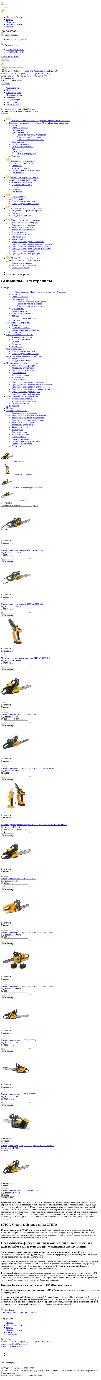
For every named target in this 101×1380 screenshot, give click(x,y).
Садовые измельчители (22, 444)
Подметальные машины (22, 147)
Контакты (10, 1332)
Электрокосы (17, 192)
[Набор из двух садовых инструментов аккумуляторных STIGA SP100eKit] (16, 810)
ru (7, 59)
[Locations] (7, 7)
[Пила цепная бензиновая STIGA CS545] (16, 866)
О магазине (11, 22)
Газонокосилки (18, 130)
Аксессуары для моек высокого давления (30, 415)
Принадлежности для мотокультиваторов (30, 246)
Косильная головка (20, 234)
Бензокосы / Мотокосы (22, 182)
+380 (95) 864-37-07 (15, 52)
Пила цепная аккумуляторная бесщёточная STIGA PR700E (27, 1145)
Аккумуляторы (13, 100)
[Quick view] (2, 548)
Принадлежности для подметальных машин (31, 249)
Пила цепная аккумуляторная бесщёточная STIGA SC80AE (27, 768)
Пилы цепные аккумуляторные (26, 170)
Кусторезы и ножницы (22, 184)
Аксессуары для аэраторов (23, 225)
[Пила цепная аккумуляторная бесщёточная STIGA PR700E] (16, 1136)
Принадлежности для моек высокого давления (32, 244)
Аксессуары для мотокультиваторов (28, 418)
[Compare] (7, 548)
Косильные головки (20, 434)
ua (3, 59)
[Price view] (7, 508)
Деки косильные (19, 232)
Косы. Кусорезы (13, 92)
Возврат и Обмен (14, 24)
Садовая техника (13, 88)
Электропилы (18, 173)
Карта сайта (11, 1335)
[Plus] (30, 558)
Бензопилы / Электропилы (18, 323)
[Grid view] (2, 508)
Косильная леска (19, 237)
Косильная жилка (19, 432)
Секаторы (16, 187)
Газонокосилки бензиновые (29, 137)
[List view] (5, 508)
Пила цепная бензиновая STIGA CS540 (18, 714)
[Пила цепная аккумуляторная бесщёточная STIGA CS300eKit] (16, 974)
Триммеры (16, 189)
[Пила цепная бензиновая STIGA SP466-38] (16, 1181)
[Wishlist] (5, 548)
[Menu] (2, 7)
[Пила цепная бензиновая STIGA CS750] (16, 1028)
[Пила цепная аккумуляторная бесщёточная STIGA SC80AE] (16, 756)
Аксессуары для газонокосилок (26, 413)
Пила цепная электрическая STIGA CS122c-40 (22, 604)
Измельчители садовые (22, 263)
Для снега (10, 97)
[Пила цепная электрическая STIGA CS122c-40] (16, 592)
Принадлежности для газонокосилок (28, 241)
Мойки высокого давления (24, 265)
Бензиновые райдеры (26, 154)
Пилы (9, 90)
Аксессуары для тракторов (24, 425)
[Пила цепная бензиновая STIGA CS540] (16, 700)
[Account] (10, 7)
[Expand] (67, 292)
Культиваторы (18, 142)
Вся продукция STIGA (16, 410)
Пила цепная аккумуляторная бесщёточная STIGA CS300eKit (28, 986)
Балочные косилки (20, 128)
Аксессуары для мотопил (23, 230)
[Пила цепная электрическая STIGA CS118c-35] (16, 538)
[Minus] (2, 558)
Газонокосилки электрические (30, 139)
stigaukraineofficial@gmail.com (14, 1344)
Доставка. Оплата (14, 17)
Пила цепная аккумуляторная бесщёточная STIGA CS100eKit (28, 932)
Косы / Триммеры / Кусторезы (19, 334)
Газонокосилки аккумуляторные (31, 135)
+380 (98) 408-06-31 (15, 50)
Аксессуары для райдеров (23, 422)
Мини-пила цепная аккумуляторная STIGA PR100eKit (25, 658)
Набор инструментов (21, 144)
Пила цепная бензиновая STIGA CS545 (18, 878)
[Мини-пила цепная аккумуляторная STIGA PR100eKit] (16, 646)
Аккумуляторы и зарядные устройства (23, 356)
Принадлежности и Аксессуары (20, 363)
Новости (10, 27)
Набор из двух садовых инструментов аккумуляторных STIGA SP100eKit (34, 824)
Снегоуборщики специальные (25, 203)
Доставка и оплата (14, 1325)
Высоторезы (17, 429)
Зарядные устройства (21, 215)
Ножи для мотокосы (21, 439)
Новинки (10, 408)
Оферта (9, 19)
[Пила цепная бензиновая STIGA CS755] (16, 1082)
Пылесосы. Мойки (14, 95)
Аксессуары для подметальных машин (29, 420)
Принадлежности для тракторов (26, 253)
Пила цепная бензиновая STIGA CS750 (18, 1040)
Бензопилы (17, 166)
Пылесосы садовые (20, 268)
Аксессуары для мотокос (23, 227)
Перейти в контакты (10, 56)
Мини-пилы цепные (21, 168)
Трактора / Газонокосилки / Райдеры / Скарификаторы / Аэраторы (36, 292)
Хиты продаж (12, 406)
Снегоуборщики (13, 349)
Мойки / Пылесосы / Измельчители (22, 396)
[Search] (5, 7)
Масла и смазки (19, 239)
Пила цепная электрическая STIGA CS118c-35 (22, 550)
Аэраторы (16, 125)
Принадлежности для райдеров (26, 251)
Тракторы (16, 156)
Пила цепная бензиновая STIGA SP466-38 (20, 1190)
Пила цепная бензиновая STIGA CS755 (18, 1094)
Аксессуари (11, 102)
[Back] (7, 123)
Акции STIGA (12, 104)
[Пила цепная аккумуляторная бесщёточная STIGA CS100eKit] (16, 920)
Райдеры (15, 149)
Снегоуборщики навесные (23, 201)
